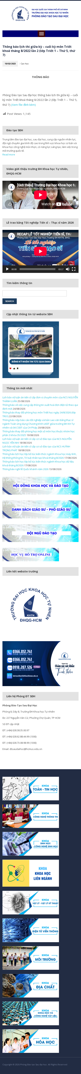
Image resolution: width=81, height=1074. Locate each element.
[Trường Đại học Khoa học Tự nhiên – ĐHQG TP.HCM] (40, 13)
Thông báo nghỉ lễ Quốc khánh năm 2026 (25, 469)
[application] (40, 251)
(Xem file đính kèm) (23, 105)
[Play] (7, 269)
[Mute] (68, 269)
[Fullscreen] (74, 269)
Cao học (25, 63)
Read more (8, 154)
